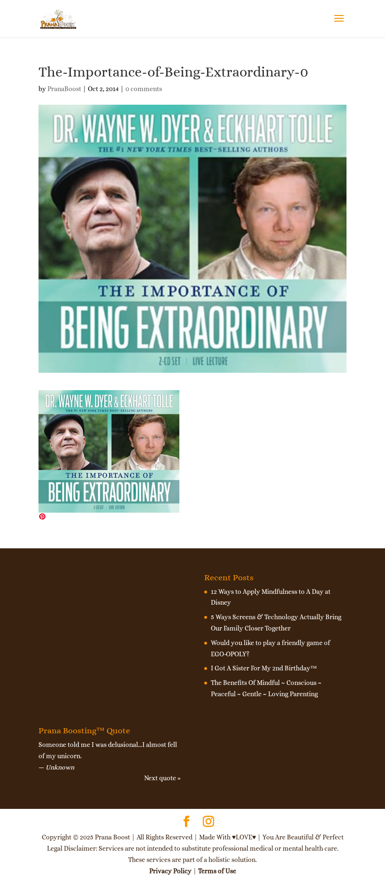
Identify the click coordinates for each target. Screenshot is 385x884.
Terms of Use (217, 871)
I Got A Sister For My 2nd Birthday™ (264, 668)
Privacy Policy (170, 871)
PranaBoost (64, 88)
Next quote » (162, 778)
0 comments (143, 88)
